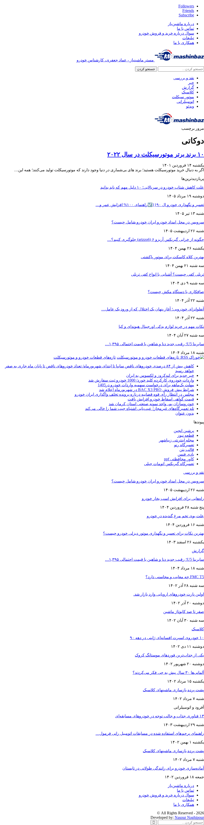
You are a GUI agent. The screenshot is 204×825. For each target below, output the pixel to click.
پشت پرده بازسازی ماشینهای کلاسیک (173, 690)
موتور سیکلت (183, 97)
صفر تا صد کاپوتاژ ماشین (183, 611)
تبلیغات (188, 38)
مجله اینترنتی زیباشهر (176, 440)
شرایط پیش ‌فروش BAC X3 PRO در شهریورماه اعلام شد (146, 390)
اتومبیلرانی (185, 101)
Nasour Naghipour (189, 817)
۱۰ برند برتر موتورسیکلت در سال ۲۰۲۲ (155, 154)
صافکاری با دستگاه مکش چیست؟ (176, 292)
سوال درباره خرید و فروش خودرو (166, 33)
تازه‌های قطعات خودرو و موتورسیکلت (84, 357)
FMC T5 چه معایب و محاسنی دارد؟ (175, 577)
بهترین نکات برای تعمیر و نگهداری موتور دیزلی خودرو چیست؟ (153, 533)
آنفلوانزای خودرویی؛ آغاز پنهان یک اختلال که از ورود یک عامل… (152, 309)
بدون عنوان (184, 413)
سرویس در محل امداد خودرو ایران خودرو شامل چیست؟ (157, 222)
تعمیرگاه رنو (184, 445)
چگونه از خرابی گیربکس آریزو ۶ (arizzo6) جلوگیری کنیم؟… (155, 239)
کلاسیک (188, 92)
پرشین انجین (184, 431)
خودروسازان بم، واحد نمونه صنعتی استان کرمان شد (151, 404)
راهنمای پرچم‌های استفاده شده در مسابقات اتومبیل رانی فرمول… (150, 733)
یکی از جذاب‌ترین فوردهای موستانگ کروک (169, 655)
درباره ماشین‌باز (181, 24)
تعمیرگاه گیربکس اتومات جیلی (169, 464)
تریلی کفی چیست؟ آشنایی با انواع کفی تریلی (167, 274)
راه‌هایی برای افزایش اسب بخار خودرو (173, 498)
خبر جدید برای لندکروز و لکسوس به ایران (160, 375)
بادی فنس (186, 454)
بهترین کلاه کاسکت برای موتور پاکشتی (172, 257)
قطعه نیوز (185, 435)
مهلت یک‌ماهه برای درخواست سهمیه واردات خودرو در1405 (146, 385)
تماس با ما (185, 28)
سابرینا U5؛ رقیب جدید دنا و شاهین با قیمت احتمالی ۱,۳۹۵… (154, 344)
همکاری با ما (183, 43)
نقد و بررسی (183, 78)
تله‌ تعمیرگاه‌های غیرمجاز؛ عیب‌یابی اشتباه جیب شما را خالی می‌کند (139, 408)
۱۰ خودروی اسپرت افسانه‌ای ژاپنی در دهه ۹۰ (167, 638)
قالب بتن (186, 449)
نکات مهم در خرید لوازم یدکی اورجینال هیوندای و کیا (161, 326)
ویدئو (190, 106)
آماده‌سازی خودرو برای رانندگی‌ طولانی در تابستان (163, 768)
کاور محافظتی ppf (179, 459)
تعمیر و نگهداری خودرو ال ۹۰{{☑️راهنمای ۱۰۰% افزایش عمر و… (150, 205)
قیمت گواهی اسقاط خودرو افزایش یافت (161, 399)
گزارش (188, 87)
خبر (191, 83)
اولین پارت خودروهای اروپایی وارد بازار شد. (168, 594)
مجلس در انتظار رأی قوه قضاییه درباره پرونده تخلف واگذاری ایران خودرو (134, 394)
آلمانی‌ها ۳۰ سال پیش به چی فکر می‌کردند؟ (168, 672)
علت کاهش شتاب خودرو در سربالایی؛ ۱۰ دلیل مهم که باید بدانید (152, 187)
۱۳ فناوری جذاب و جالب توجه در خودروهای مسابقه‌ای (159, 716)
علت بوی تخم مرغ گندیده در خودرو (175, 516)
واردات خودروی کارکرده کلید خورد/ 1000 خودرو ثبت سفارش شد (141, 380)
